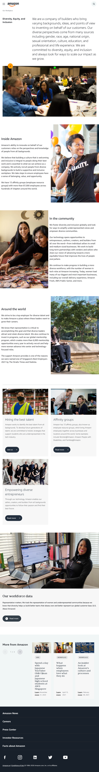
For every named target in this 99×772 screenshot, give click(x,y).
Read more (13, 618)
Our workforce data (17, 596)
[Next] (20, 651)
